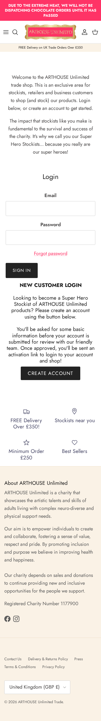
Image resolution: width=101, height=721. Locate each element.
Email (50, 195)
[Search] (18, 32)
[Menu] (6, 32)
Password (50, 224)
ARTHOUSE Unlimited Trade (40, 702)
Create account (50, 373)
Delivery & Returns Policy (48, 659)
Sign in (22, 270)
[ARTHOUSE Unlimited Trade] (50, 31)
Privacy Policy (53, 666)
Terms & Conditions (20, 666)
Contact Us (13, 659)
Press (78, 659)
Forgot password (50, 253)
